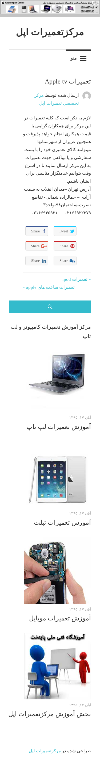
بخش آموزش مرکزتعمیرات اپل (49, 714)
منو (74, 58)
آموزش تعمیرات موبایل (60, 618)
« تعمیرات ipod (76, 279)
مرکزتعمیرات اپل (50, 32)
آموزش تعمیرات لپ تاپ (58, 426)
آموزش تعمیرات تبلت (62, 522)
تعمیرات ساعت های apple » (49, 287)
